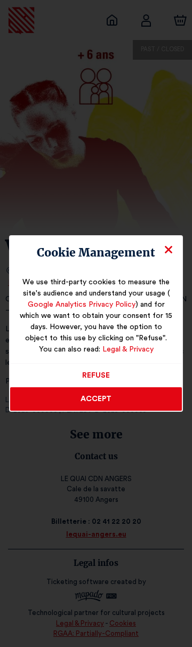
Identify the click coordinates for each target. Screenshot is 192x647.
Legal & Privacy (128, 349)
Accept (96, 399)
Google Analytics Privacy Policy (81, 304)
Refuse (96, 375)
